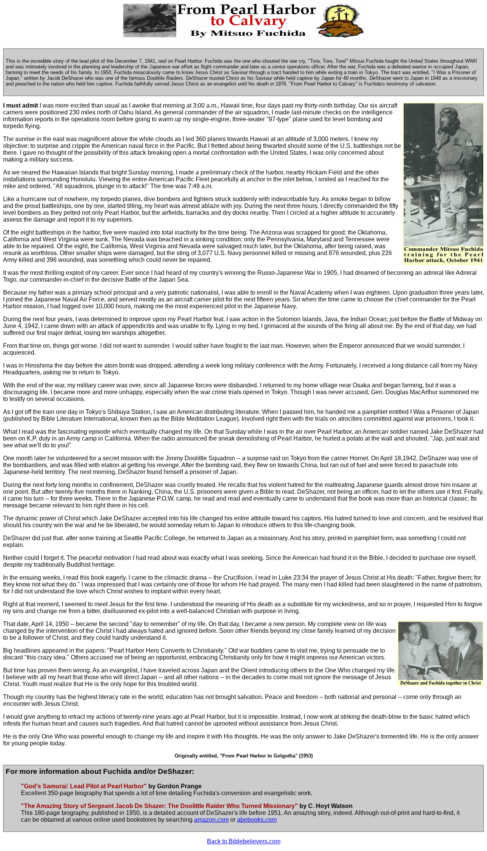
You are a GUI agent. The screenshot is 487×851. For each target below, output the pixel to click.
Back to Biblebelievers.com (243, 841)
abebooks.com (257, 819)
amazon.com (211, 819)
